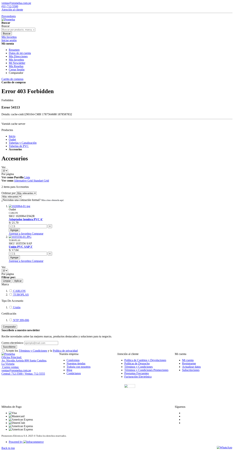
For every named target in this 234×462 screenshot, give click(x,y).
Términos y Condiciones (33, 350)
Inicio (12, 136)
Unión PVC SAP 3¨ (21, 246)
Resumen (14, 49)
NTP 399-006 (20, 320)
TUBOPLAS (20, 294)
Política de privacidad (65, 350)
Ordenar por (8, 193)
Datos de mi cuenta (20, 53)
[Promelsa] (8, 353)
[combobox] (18, 30)
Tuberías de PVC (19, 146)
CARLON (19, 290)
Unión (16, 307)
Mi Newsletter (17, 62)
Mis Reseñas (16, 66)
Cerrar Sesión (16, 69)
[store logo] (8, 19)
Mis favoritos (16, 59)
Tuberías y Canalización (23, 142)
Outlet (12, 139)
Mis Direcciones (18, 56)
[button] (20, 233)
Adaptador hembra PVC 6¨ (26, 219)
